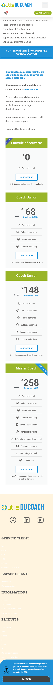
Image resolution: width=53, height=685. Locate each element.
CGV (3, 555)
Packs (45, 20)
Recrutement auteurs (9, 613)
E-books (30, 20)
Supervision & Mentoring (15, 37)
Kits (38, 20)
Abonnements (9, 20)
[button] (45, 5)
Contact (4, 550)
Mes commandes (8, 586)
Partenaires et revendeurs (11, 609)
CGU (3, 559)
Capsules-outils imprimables (17, 42)
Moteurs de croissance (21, 24)
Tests (5, 24)
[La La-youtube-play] (40, 520)
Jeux (21, 20)
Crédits (4, 563)
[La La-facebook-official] (13, 520)
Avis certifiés (6, 605)
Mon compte (6, 582)
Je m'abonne (26, 177)
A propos (4, 600)
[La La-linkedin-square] (26, 520)
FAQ (3, 546)
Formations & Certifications (16, 29)
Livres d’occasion (37, 37)
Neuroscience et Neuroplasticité (18, 33)
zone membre (31, 89)
